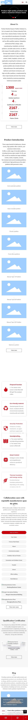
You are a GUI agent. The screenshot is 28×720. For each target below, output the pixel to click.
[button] (12, 17)
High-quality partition (14, 12)
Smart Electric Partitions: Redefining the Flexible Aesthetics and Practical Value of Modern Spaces (13, 702)
